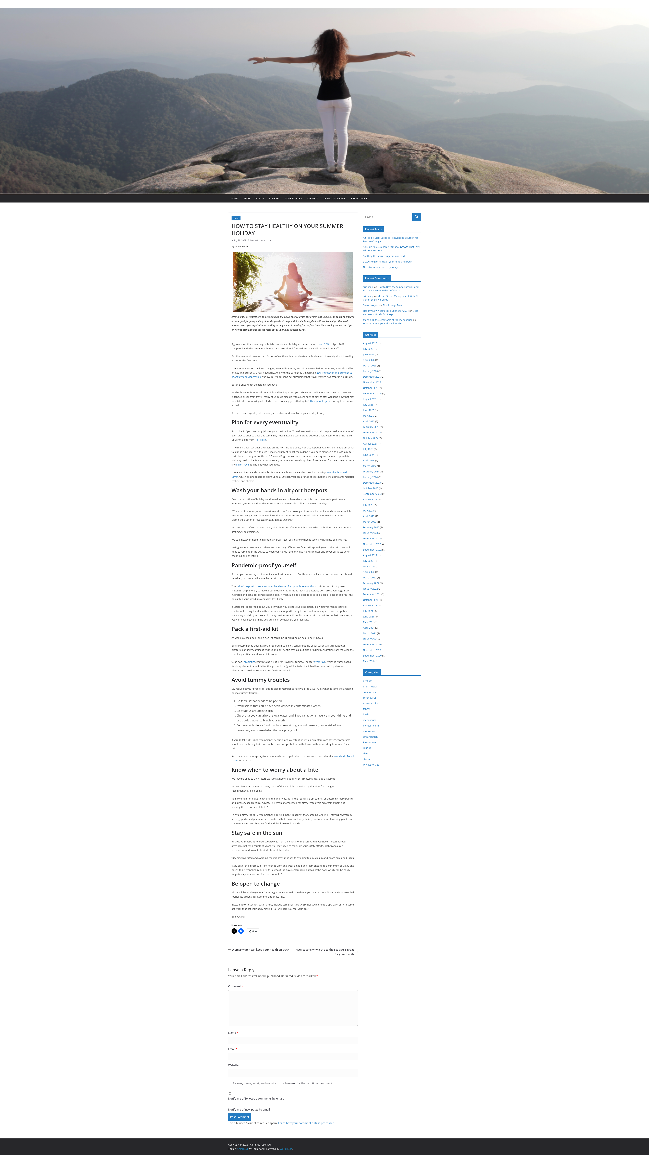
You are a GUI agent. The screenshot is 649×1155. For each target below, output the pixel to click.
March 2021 (369, 633)
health (236, 218)
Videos (259, 198)
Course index (293, 198)
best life (367, 681)
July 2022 (368, 560)
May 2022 (368, 566)
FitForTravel (242, 464)
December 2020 (372, 644)
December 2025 (372, 376)
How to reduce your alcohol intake (382, 323)
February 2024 (371, 471)
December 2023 (372, 482)
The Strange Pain (392, 305)
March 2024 (369, 466)
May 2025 (368, 415)
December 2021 (372, 594)
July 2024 (368, 449)
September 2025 (372, 393)
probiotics (249, 661)
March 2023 (369, 521)
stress (366, 759)
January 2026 (370, 371)
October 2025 (370, 387)
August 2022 (370, 555)
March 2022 (369, 577)
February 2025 (371, 426)
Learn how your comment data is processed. (306, 1123)
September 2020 (372, 655)
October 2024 (370, 438)
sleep (366, 753)
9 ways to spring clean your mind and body (387, 261)
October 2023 (370, 488)
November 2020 (372, 650)
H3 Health (260, 439)
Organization (370, 736)
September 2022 (372, 549)
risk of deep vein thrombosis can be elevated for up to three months (275, 586)
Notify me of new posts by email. (249, 1109)
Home (234, 198)
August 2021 (370, 605)
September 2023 (372, 493)
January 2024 (370, 477)
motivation (369, 731)
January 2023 (370, 532)
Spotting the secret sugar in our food (384, 256)
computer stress (372, 692)
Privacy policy (360, 198)
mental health (371, 725)
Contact (312, 198)
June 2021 (368, 616)
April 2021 (369, 627)
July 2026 (368, 348)
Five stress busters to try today (380, 267)
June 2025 (368, 410)
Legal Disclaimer (335, 198)
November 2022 (372, 544)
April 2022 (369, 572)
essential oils (370, 703)
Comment (235, 986)
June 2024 (368, 454)
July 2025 (368, 404)
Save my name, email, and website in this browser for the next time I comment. (283, 1083)
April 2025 (369, 421)
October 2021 (370, 599)
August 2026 (370, 343)
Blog (247, 198)
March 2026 (369, 365)
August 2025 (370, 399)
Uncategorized (371, 764)
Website (233, 1065)
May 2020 (368, 661)
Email (232, 1049)
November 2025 (372, 382)
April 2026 (369, 360)
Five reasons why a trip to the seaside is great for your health (324, 952)
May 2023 (368, 510)
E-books (274, 198)
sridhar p (368, 287)
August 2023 (370, 499)
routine (367, 747)
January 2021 (370, 638)
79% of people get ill (319, 401)
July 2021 (368, 611)
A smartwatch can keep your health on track (260, 949)
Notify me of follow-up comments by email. (256, 1098)
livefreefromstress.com (261, 240)
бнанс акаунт (370, 305)
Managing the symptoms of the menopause (387, 320)
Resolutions (369, 742)
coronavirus (369, 697)
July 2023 (368, 505)
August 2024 (370, 443)
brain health (370, 686)
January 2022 (370, 588)
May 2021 (368, 622)
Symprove (319, 661)
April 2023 (369, 516)
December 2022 (372, 538)
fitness (366, 708)
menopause (369, 720)
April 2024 (369, 460)
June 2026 (368, 354)
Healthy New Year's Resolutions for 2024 (386, 310)
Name (233, 1032)
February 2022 (371, 583)
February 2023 (371, 527)
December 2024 (372, 432)
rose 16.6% (323, 344)
